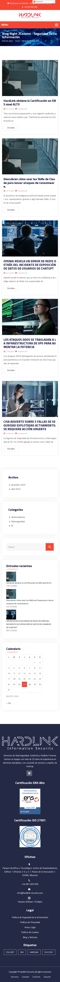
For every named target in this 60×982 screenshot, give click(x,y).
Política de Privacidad (30, 922)
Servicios (15, 976)
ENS (22, 952)
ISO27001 (49, 952)
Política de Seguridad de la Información (30, 917)
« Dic (8, 703)
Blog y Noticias (30, 937)
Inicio (17, 40)
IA (12, 525)
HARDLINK (34, 952)
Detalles (11, 127)
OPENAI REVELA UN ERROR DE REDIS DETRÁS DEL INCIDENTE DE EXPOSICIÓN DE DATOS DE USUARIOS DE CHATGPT (29, 265)
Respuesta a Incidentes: (19, 3)
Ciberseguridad (18, 521)
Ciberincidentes (18, 517)
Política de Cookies (30, 932)
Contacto (25, 976)
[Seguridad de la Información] (30, 15)
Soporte (47, 976)
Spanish (39, 2)
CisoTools (36, 976)
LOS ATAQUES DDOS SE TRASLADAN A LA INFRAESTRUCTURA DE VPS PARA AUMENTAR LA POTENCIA (29, 343)
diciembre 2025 (18, 484)
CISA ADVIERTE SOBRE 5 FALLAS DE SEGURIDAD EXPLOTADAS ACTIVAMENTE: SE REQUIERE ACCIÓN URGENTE (29, 425)
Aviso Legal (30, 927)
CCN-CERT (10, 952)
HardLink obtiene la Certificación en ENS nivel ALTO (29, 102)
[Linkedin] (29, 773)
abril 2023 (16, 489)
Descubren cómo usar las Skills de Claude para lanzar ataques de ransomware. (29, 183)
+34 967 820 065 (30, 6)
